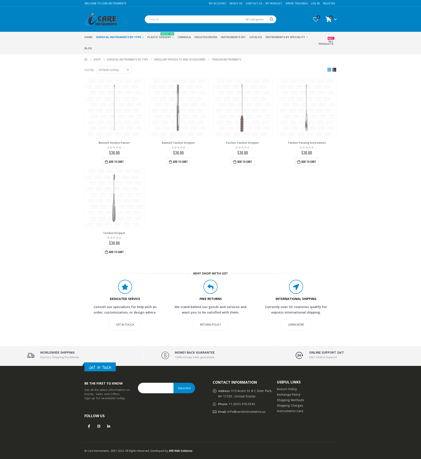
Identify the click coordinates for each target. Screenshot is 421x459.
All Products (326, 41)
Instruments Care (290, 411)
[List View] (334, 70)
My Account (217, 3)
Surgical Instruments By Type (118, 37)
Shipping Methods (290, 400)
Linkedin (109, 426)
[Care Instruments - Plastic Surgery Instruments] (100, 19)
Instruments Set (233, 37)
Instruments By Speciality (285, 37)
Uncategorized (205, 37)
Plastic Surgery (160, 35)
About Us (236, 3)
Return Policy (287, 389)
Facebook (89, 426)
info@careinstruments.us (246, 412)
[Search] (271, 19)
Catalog (255, 37)
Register (329, 3)
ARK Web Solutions (181, 451)
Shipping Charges (290, 406)
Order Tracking (296, 3)
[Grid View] (329, 70)
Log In (315, 3)
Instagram (99, 426)
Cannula (184, 37)
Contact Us (254, 3)
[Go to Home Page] (85, 59)
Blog (88, 48)
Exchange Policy (288, 395)
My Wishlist (274, 3)
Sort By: (89, 70)
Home (88, 37)
